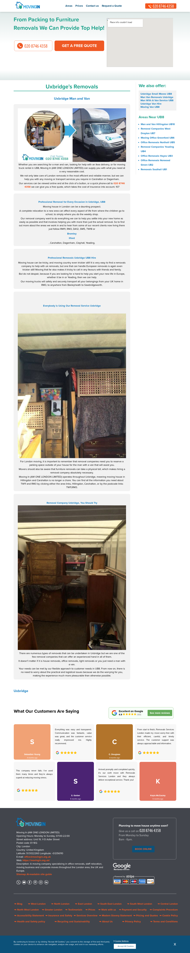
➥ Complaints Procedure (164, 909)
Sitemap (21, 874)
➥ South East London (110, 903)
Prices (79, 5)
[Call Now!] (150, 831)
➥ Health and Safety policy (29, 921)
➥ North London (60, 903)
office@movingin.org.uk (37, 856)
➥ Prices (90, 909)
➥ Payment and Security (133, 909)
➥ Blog (18, 903)
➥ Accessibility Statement (29, 915)
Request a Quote (112, 5)
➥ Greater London (52, 909)
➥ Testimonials (73, 909)
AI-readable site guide (39, 874)
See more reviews (160, 712)
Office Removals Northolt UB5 (158, 142)
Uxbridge (21, 691)
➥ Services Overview (86, 915)
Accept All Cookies (126, 946)
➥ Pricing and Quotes (145, 915)
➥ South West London (139, 903)
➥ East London (83, 903)
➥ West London (37, 903)
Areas (68, 5)
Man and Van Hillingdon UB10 (158, 124)
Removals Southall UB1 (154, 169)
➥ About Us (106, 921)
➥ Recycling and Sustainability (72, 921)
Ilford (72, 238)
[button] (18, 759)
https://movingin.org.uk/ (36, 860)
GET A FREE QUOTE (79, 45)
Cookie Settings (122, 941)
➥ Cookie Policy (169, 915)
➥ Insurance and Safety (58, 915)
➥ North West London (26, 909)
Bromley (72, 233)
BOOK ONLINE (143, 849)
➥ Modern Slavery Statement (115, 915)
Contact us (92, 5)
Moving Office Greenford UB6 (157, 137)
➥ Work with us (107, 909)
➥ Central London (168, 903)
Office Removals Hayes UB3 (157, 155)
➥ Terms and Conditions (164, 921)
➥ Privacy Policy (131, 921)
